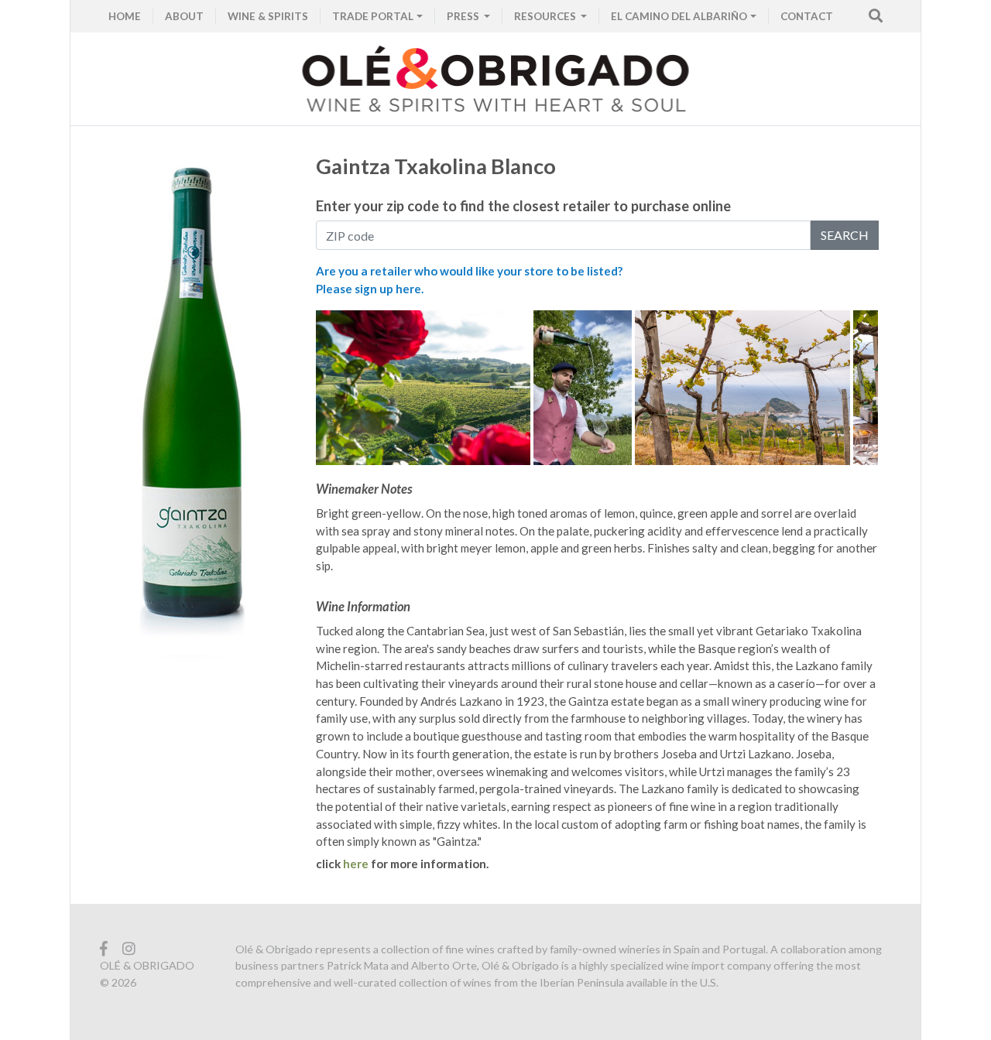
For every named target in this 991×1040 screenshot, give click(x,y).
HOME (124, 16)
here (356, 864)
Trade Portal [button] (372, 16)
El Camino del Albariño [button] (679, 16)
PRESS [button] (464, 16)
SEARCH (845, 235)
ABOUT (184, 16)
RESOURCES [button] (546, 16)
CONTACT (806, 16)
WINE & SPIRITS (268, 16)
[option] (425, 387)
